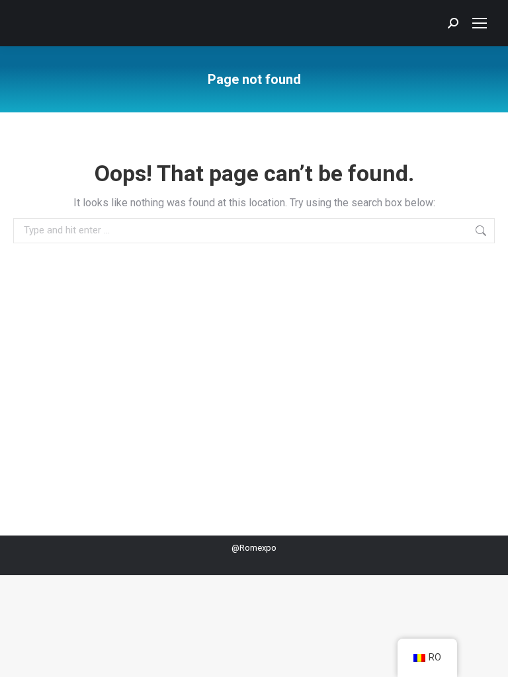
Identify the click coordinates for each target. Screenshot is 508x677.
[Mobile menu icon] (479, 23)
